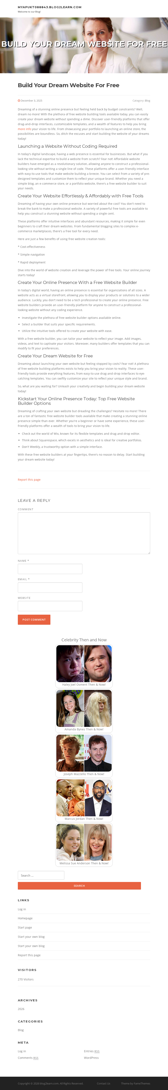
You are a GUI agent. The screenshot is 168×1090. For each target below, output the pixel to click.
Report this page (29, 480)
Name (23, 561)
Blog (147, 100)
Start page (25, 927)
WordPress (91, 1058)
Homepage (25, 918)
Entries (92, 1051)
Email (24, 579)
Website (24, 598)
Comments (28, 1058)
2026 (21, 1009)
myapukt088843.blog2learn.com (50, 7)
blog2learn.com (49, 1083)
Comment (26, 509)
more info (24, 129)
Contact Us (103, 1083)
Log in (22, 909)
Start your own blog (31, 937)
